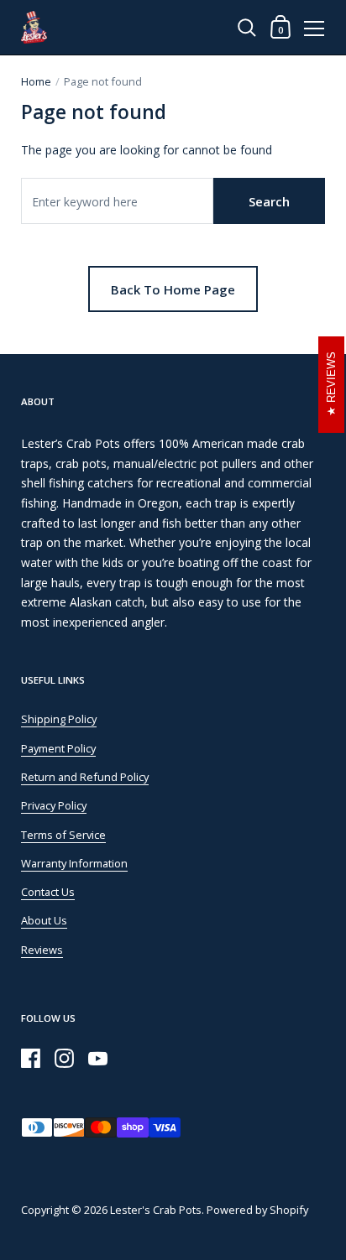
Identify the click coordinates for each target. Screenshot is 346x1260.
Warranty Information (74, 863)
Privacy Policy (53, 805)
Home (36, 81)
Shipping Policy (59, 718)
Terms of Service (63, 834)
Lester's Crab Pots (156, 1209)
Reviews (42, 949)
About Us (44, 920)
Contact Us (48, 891)
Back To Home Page (173, 289)
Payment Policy (58, 748)
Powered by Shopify (257, 1209)
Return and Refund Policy (85, 776)
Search (269, 201)
